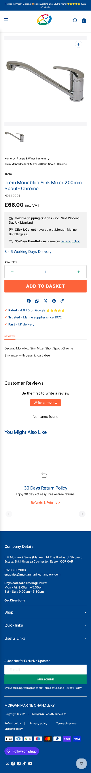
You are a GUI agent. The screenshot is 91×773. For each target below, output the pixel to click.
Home (8, 158)
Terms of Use (51, 687)
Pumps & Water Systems (31, 158)
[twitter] (45, 301)
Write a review (45, 402)
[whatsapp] (37, 301)
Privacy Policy (73, 687)
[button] (75, 20)
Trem (8, 174)
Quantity (10, 262)
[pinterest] (54, 301)
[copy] (62, 301)
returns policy (70, 241)
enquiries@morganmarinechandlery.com (32, 574)
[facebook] (29, 301)
